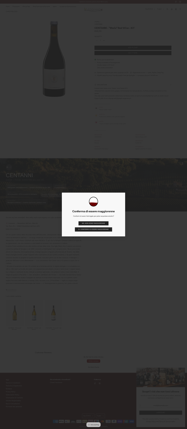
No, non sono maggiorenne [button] (93, 223)
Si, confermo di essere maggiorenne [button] (93, 229)
